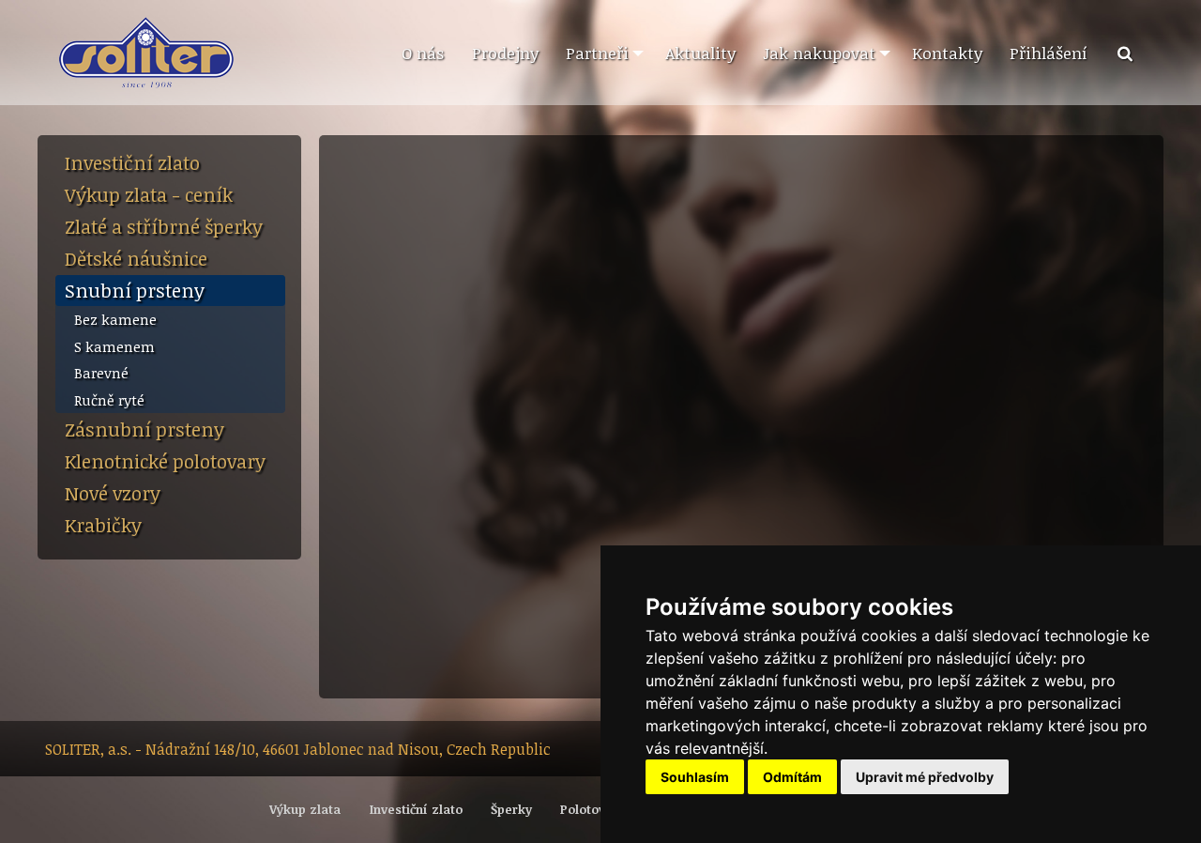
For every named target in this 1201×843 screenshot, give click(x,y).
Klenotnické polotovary (165, 461)
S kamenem (114, 346)
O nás (423, 52)
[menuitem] (422, 53)
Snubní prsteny (135, 290)
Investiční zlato (132, 162)
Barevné (101, 372)
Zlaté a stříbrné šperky (164, 226)
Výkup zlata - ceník (149, 194)
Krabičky (103, 525)
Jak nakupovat (819, 52)
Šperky (511, 809)
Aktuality (700, 52)
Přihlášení (1048, 52)
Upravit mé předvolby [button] (925, 777)
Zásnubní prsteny (144, 429)
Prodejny (505, 52)
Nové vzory (112, 493)
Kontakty (947, 52)
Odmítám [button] (792, 777)
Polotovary (592, 809)
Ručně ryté (109, 400)
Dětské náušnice (136, 258)
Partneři (597, 52)
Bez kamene (115, 319)
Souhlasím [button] (695, 777)
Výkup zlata (305, 809)
